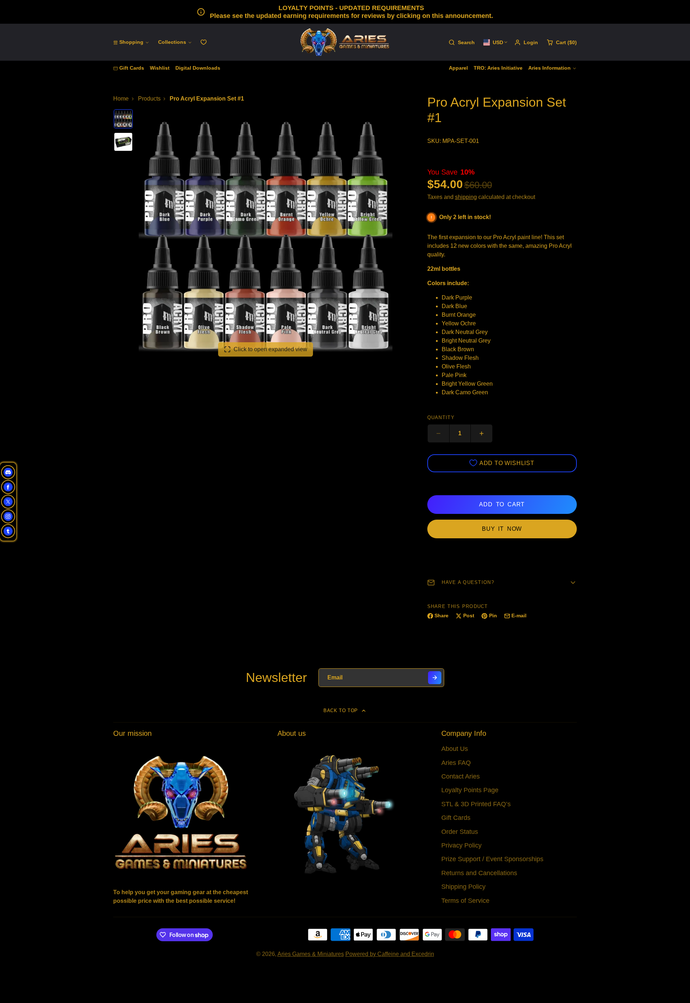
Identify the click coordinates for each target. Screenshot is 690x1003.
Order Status (459, 831)
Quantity (441, 417)
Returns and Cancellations (479, 873)
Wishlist (160, 68)
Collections (172, 42)
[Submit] (434, 677)
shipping (466, 197)
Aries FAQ (456, 762)
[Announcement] (345, 12)
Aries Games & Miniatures (310, 954)
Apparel (458, 68)
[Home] (345, 42)
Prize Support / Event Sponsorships (492, 859)
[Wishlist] (203, 42)
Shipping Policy (463, 886)
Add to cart (502, 504)
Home (121, 99)
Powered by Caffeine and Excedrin (389, 954)
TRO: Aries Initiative (498, 68)
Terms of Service (465, 900)
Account (526, 42)
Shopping (131, 42)
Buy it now (502, 529)
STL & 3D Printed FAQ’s (476, 804)
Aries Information (549, 68)
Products (149, 99)
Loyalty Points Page (469, 790)
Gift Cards (131, 68)
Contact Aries (460, 776)
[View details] (181, 811)
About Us (454, 748)
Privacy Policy (461, 845)
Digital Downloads (197, 68)
